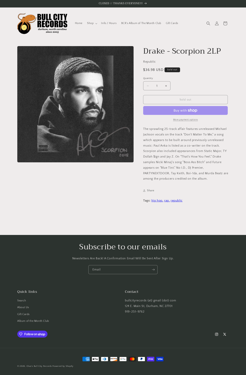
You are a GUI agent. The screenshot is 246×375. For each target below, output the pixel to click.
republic (177, 200)
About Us (23, 307)
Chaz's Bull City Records (39, 366)
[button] (92, 23)
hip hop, (157, 200)
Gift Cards (23, 314)
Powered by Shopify (62, 366)
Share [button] (150, 190)
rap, (167, 200)
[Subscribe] (153, 269)
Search (21, 300)
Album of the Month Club (33, 321)
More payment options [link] (185, 119)
